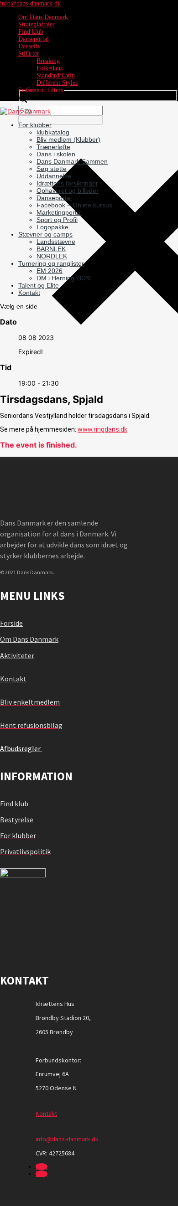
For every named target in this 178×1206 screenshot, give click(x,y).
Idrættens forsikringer (67, 183)
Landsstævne (56, 241)
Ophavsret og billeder (68, 190)
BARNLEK (51, 249)
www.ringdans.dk (102, 429)
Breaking (48, 60)
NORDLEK (52, 256)
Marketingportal (59, 212)
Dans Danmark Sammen (72, 161)
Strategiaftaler (36, 24)
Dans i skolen (56, 154)
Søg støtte (52, 168)
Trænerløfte (53, 146)
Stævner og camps (45, 234)
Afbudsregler (21, 748)
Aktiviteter (17, 655)
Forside (11, 623)
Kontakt (29, 292)
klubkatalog (53, 132)
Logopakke (52, 227)
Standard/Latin (56, 75)
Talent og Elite (38, 285)
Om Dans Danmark (43, 17)
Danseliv (29, 46)
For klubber (35, 125)
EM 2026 (50, 270)
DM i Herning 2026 (64, 278)
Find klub (30, 31)
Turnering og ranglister (51, 263)
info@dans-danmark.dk (67, 1139)
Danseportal (33, 39)
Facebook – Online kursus (74, 205)
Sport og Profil (57, 219)
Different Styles (57, 82)
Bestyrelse (16, 819)
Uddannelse (54, 176)
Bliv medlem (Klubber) (68, 139)
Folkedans (50, 68)
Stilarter (28, 53)
